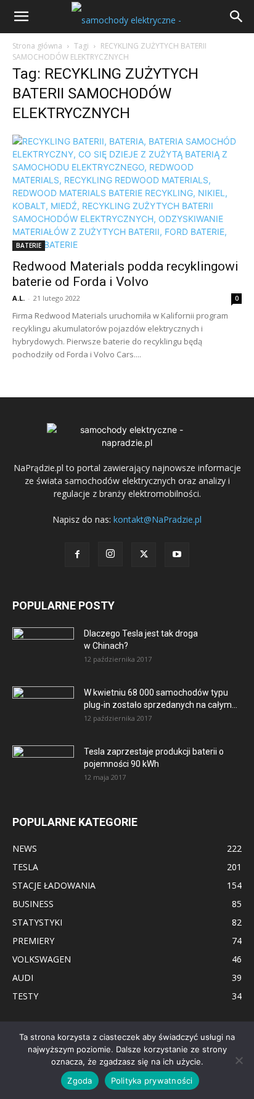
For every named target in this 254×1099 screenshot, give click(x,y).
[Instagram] (110, 554)
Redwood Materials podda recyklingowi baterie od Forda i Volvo (125, 274)
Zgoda (79, 1080)
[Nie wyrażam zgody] (238, 1060)
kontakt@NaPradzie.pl (157, 519)
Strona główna (37, 46)
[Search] (236, 16)
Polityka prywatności (152, 1080)
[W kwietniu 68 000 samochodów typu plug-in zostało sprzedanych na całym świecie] (43, 703)
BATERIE (28, 245)
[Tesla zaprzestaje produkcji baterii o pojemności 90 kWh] (43, 758)
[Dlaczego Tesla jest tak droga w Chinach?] (43, 648)
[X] (143, 554)
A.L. (18, 298)
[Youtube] (177, 554)
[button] (21, 16)
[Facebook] (77, 554)
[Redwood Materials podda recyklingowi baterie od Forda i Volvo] (127, 193)
